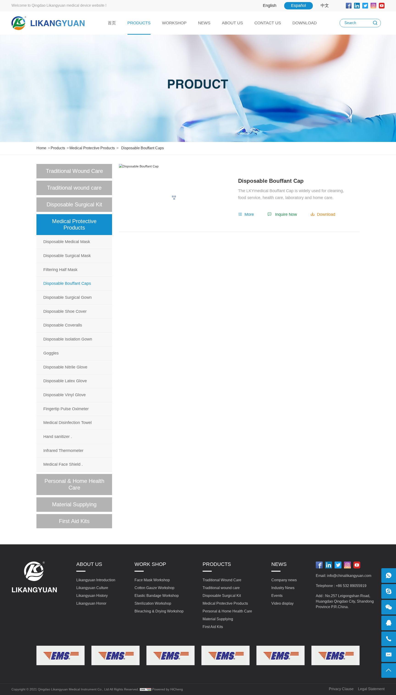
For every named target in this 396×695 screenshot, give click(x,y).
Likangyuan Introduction (95, 580)
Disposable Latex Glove (65, 381)
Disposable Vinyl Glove (64, 395)
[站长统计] (145, 689)
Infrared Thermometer (63, 450)
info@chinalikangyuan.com (349, 576)
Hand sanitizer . (57, 436)
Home (41, 148)
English (269, 5)
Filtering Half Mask (60, 269)
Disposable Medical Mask (66, 241)
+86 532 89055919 (351, 586)
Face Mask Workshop (152, 580)
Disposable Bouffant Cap (271, 181)
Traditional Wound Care (74, 171)
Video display (282, 603)
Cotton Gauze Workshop (154, 588)
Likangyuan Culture (92, 588)
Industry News (282, 588)
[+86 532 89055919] (388, 638)
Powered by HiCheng (167, 689)
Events (277, 596)
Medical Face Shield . (63, 464)
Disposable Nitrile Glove (65, 367)
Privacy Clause (341, 689)
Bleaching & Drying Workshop (159, 611)
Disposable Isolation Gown (67, 339)
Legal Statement (371, 689)
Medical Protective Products (92, 148)
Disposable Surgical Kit (74, 204)
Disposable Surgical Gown (67, 297)
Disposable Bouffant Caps (142, 148)
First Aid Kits (74, 521)
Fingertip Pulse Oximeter (66, 409)
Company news (284, 580)
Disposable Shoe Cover (65, 311)
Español (298, 5)
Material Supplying (74, 504)
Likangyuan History (92, 596)
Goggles (51, 353)
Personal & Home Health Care (74, 484)
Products (58, 148)
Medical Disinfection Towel (67, 422)
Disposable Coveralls (62, 325)
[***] (388, 591)
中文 (325, 5)
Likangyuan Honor (91, 603)
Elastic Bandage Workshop (157, 596)
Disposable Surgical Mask (67, 255)
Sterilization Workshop (153, 603)
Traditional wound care (74, 188)
